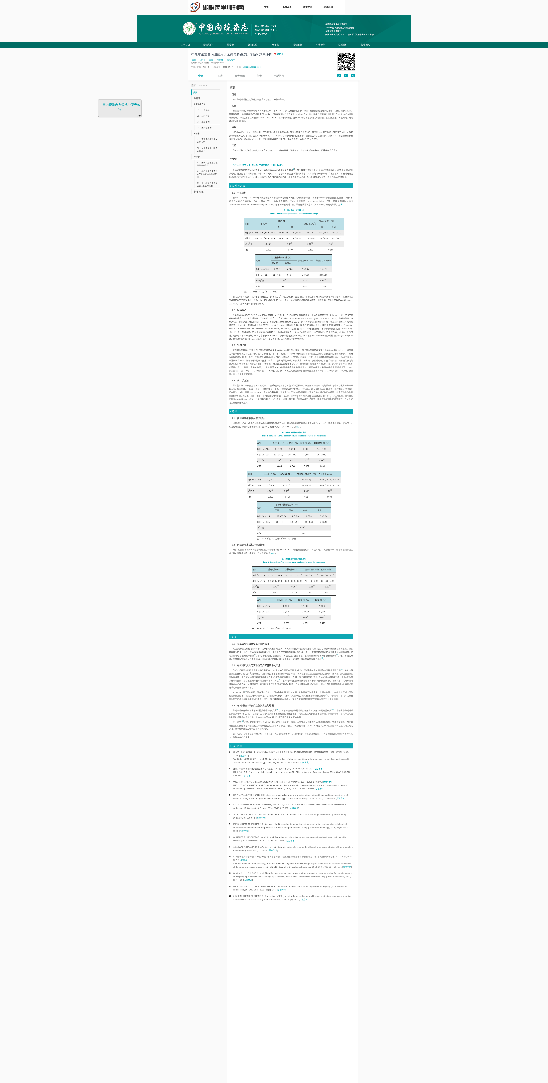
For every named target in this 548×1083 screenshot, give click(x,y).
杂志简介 (207, 45)
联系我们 (342, 45)
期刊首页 (185, 45)
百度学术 (244, 755)
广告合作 (320, 45)
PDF (280, 54)
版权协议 (252, 45)
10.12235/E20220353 (252, 67)
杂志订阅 (298, 45)
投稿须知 (365, 45)
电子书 (275, 45)
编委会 (230, 45)
